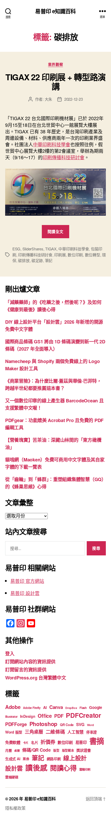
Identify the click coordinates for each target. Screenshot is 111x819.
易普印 (81, 742)
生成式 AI (12, 758)
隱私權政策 (15, 808)
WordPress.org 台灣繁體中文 (35, 677)
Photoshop (43, 724)
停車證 (91, 732)
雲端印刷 (84, 769)
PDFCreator (83, 715)
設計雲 (14, 768)
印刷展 (60, 254)
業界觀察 (55, 64)
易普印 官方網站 (27, 580)
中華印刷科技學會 (51, 144)
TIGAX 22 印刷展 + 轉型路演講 (55, 81)
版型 (56, 750)
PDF (58, 715)
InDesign (27, 716)
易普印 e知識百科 (55, 11)
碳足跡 (37, 260)
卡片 (25, 743)
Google (95, 707)
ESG (16, 248)
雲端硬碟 (11, 776)
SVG (80, 724)
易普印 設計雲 (24, 593)
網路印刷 (54, 758)
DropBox (71, 708)
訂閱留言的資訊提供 (25, 669)
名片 (34, 742)
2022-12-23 (73, 99)
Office (45, 715)
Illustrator (11, 716)
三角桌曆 (34, 731)
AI (45, 707)
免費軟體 (12, 742)
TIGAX (51, 248)
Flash (83, 708)
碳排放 (23, 260)
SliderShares (32, 248)
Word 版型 (13, 732)
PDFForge (16, 724)
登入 (9, 653)
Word (90, 725)
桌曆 (17, 750)
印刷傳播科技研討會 (63, 157)
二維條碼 (55, 731)
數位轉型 (92, 254)
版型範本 (68, 750)
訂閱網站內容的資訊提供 (30, 661)
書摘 (96, 740)
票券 (26, 759)
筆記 (49, 260)
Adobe (13, 707)
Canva (56, 707)
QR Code (67, 724)
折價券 (48, 741)
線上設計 (75, 757)
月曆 (8, 750)
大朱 (48, 99)
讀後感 (36, 767)
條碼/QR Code (36, 750)
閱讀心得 (63, 768)
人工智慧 (75, 732)
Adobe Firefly (32, 708)
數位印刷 (75, 254)
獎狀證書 (83, 750)
